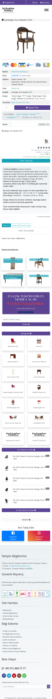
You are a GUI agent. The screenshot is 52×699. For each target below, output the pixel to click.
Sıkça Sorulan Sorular (10, 616)
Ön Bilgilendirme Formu (11, 634)
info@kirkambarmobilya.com (19, 566)
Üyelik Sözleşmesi (9, 640)
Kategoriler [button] (25, 333)
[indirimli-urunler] (26, 303)
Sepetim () (9, 2)
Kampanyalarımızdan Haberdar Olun (15, 682)
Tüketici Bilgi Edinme (9, 613)
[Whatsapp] (24, 675)
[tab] (26, 333)
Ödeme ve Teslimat (9, 645)
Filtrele (25, 324)
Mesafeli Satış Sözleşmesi (12, 637)
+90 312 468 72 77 (29, 193)
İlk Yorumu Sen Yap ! (21, 102)
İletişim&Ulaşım (8, 619)
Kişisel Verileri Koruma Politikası (14, 651)
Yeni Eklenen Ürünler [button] (25, 450)
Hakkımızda (6, 610)
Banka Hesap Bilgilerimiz (11, 648)
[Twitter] (9, 675)
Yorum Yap (25, 225)
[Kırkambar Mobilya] (8, 10)
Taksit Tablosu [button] (25, 161)
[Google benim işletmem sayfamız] (31, 568)
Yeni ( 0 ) (6, 225)
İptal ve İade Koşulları (10, 643)
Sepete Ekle (33, 107)
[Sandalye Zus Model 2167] (26, 40)
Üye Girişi (45, 2)
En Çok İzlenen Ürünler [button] (25, 510)
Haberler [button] (25, 520)
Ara (35, 2)
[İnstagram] (19, 675)
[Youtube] (14, 675)
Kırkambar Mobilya (18, 71)
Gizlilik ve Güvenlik (9, 631)
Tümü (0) (15, 225)
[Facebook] (4, 675)
